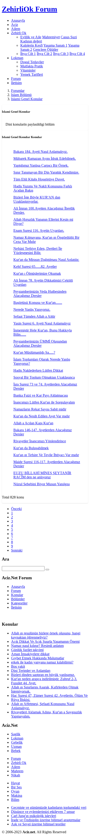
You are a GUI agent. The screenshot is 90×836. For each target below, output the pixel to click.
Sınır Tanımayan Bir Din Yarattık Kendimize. (46, 172)
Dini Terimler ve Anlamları (30, 671)
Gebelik (17, 742)
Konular (17, 595)
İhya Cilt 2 (44, 54)
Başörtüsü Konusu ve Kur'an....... (37, 303)
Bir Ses (16, 787)
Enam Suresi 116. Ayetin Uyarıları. (38, 230)
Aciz (14, 25)
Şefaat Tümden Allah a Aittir (34, 316)
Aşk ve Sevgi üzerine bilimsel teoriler (38, 824)
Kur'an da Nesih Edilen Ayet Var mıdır (41, 416)
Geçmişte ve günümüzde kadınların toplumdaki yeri (48, 807)
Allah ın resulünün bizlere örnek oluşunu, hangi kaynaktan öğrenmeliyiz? (45, 635)
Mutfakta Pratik (31, 66)
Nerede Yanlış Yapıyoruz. (31, 309)
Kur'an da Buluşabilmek (31, 448)
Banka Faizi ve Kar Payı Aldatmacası (40, 395)
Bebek (16, 751)
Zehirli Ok (18, 763)
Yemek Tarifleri (31, 74)
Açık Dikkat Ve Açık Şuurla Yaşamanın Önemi (45, 641)
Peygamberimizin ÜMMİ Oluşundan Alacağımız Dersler (40, 343)
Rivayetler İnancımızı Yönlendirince (39, 441)
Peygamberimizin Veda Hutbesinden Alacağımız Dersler (39, 294)
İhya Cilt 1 (28, 54)
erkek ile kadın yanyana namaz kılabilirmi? (42, 662)
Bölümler (18, 599)
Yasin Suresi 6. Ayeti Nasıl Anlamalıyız (42, 323)
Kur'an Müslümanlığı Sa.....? (34, 352)
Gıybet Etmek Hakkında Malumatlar (37, 658)
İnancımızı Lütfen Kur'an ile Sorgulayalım (44, 402)
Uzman (16, 746)
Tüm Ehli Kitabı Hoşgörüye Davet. (39, 179)
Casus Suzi (69, 37)
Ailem (15, 29)
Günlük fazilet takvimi (27, 650)
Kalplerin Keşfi (31, 45)
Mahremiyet (51, 37)
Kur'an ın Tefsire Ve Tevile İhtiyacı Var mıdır (46, 455)
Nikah (15, 775)
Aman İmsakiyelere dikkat (30, 654)
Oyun (15, 791)
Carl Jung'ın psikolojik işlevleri (33, 816)
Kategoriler (19, 603)
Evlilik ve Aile (30, 37)
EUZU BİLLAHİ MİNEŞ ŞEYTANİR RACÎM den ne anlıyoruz (42, 475)
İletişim (16, 607)
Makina (16, 795)
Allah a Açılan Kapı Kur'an (33, 423)
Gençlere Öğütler (45, 49)
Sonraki (16, 550)
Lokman (17, 738)
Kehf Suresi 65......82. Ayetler (35, 267)
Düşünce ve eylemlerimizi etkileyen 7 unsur (43, 812)
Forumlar (17, 91)
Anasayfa (18, 20)
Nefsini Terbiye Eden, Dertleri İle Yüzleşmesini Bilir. (37, 251)
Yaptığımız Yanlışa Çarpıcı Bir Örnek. (41, 165)
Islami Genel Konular (26, 99)
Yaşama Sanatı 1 (55, 45)
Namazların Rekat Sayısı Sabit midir (39, 409)
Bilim (15, 800)
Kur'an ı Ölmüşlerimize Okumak (37, 273)
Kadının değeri (31, 41)
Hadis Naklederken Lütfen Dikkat (38, 370)
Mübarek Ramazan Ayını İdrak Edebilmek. (44, 158)
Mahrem (17, 771)
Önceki (16, 509)
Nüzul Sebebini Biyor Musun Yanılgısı (41, 484)
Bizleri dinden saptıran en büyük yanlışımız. (43, 675)
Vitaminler (28, 70)
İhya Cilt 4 (77, 54)
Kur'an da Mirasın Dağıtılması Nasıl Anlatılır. (46, 260)
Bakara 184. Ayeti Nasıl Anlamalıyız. (40, 152)
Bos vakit (18, 666)
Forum (16, 79)
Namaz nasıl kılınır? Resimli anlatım (37, 646)
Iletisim (16, 83)
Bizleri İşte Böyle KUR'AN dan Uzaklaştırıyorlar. (36, 199)
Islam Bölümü (21, 95)
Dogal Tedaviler (32, 62)
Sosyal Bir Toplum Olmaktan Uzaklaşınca (44, 377)
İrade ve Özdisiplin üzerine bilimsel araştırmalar (45, 820)
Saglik (15, 734)
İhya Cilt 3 (61, 54)
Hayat (15, 783)
